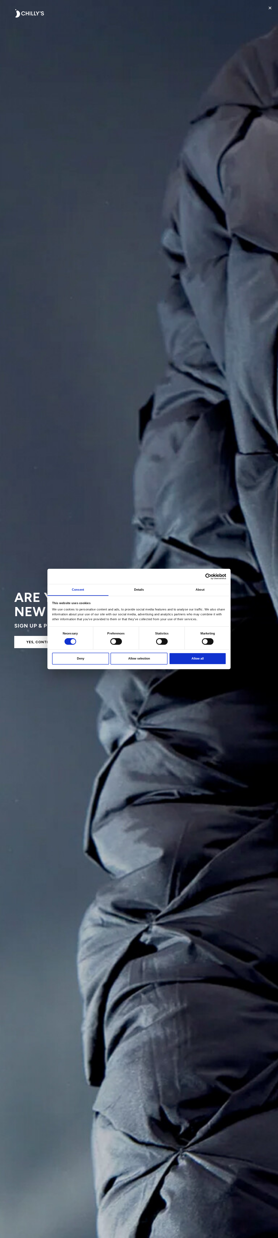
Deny (80, 658)
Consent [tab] (78, 589)
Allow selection (139, 658)
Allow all (198, 658)
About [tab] (200, 589)
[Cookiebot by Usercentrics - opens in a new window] (208, 576)
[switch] (116, 641)
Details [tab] (139, 589)
